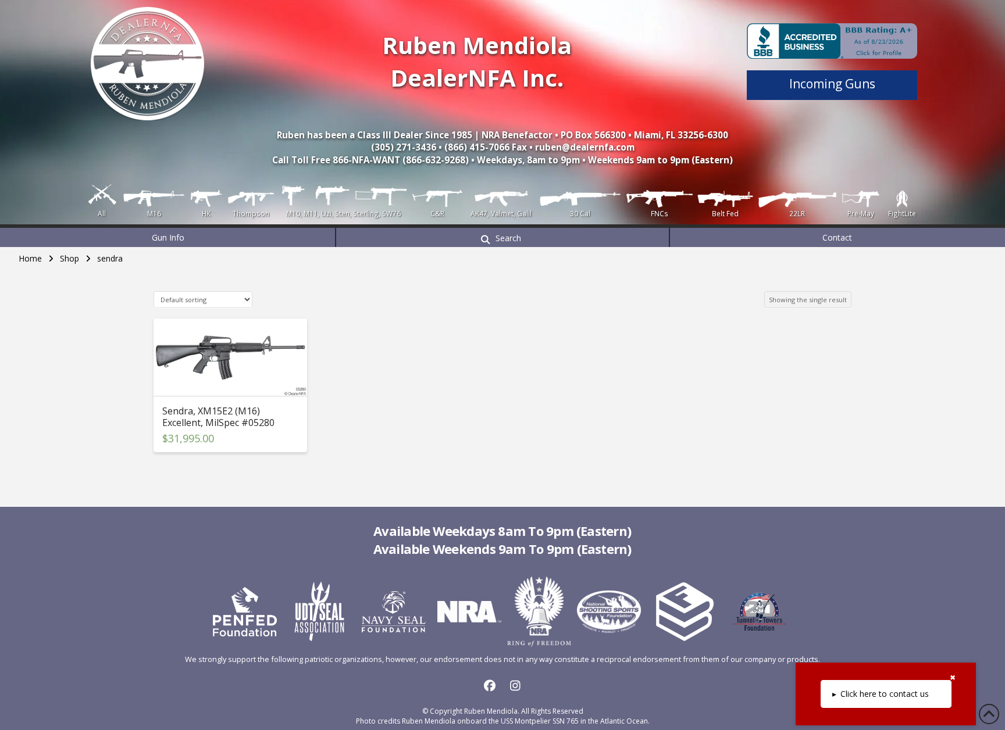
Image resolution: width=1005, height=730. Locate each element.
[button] (502, 238)
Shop (69, 258)
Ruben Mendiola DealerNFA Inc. (477, 61)
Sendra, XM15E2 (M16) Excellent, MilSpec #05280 (218, 417)
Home (30, 258)
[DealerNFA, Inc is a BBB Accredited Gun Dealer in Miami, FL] (832, 41)
